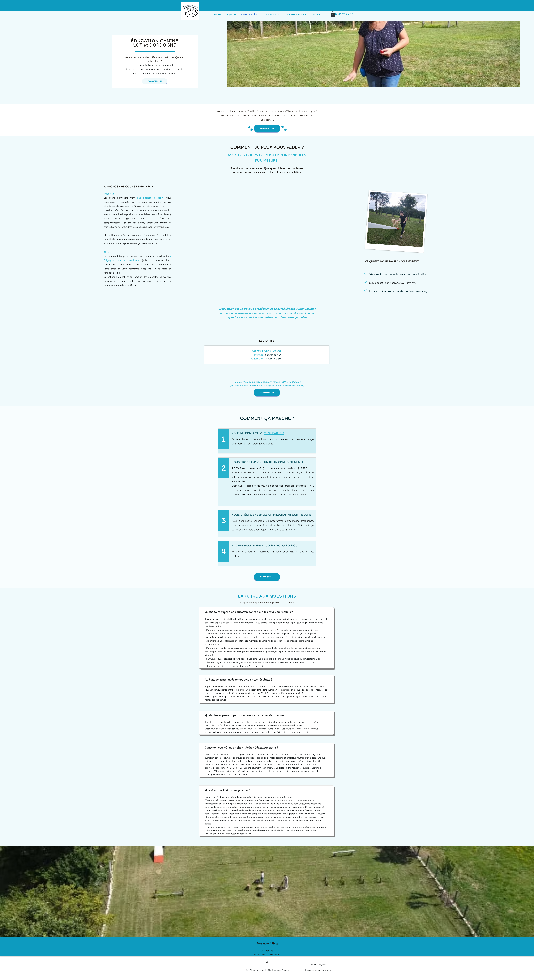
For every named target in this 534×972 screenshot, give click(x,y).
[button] (332, 14)
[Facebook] (267, 962)
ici (255, 833)
